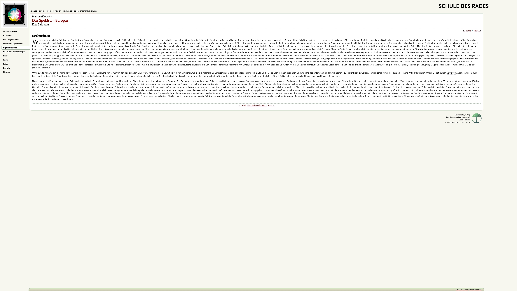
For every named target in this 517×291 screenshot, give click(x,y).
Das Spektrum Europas (88, 11)
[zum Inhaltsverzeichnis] (472, 30)
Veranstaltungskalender (12, 44)
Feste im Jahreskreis (11, 40)
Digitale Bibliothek (10, 48)
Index (5, 64)
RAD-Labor (7, 35)
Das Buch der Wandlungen (14, 52)
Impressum (473, 290)
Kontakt (6, 68)
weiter (476, 30)
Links (5, 56)
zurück (468, 30)
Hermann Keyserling (71, 11)
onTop (479, 290)
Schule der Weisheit (53, 11)
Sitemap (6, 72)
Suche (5, 60)
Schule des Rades (10, 31)
